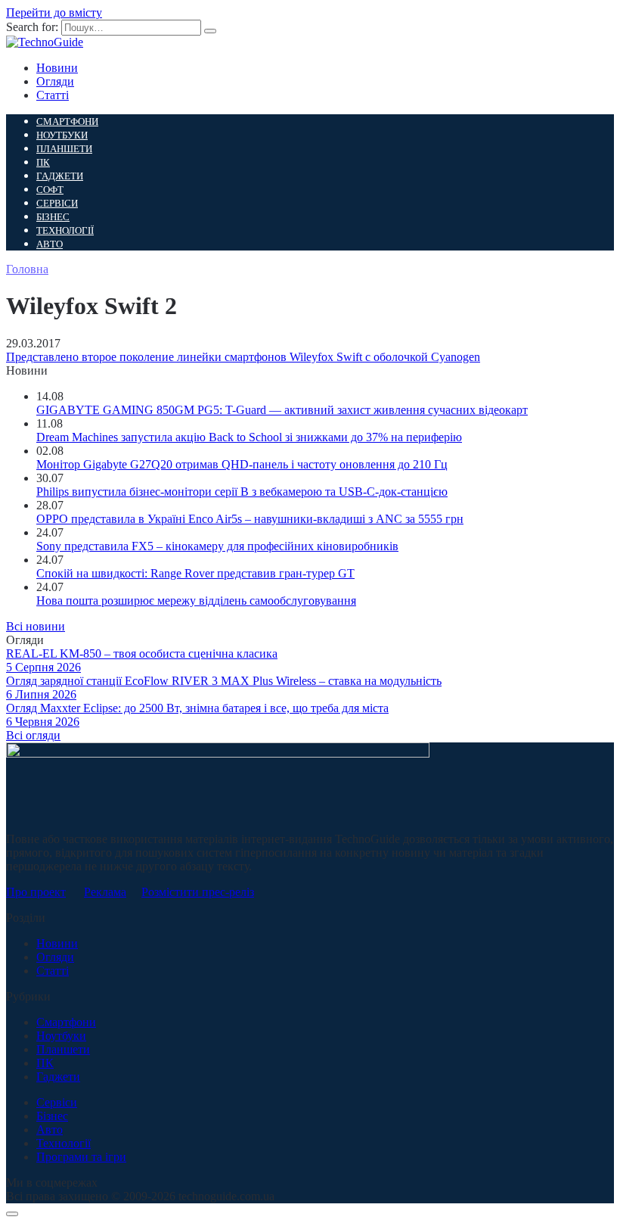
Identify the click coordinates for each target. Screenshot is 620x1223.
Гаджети (59, 176)
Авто (49, 244)
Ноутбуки (62, 135)
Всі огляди (33, 735)
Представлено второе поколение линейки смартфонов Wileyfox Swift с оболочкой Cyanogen (243, 356)
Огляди (55, 81)
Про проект (36, 891)
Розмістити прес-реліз (197, 891)
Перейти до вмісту (54, 12)
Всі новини (35, 626)
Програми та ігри (81, 1156)
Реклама (105, 891)
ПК (43, 162)
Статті (52, 95)
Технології (65, 230)
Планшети (64, 148)
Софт (50, 189)
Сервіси (57, 203)
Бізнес (53, 217)
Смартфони (67, 121)
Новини (57, 67)
